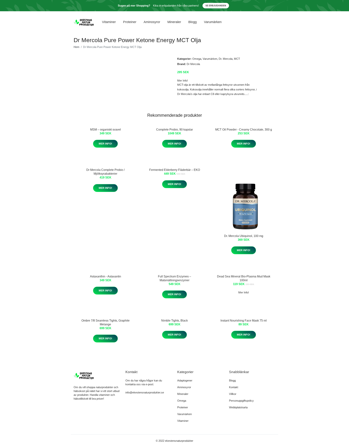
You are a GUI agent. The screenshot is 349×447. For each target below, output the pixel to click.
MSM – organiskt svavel (105, 129)
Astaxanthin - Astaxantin (105, 276)
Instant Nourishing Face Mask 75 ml (243, 320)
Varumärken (213, 22)
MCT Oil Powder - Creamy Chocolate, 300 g (243, 129)
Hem (76, 46)
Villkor (232, 393)
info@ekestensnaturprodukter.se (144, 392)
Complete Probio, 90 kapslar (174, 129)
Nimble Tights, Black (174, 320)
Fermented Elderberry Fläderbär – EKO (174, 169)
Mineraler (174, 22)
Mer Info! (105, 143)
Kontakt (233, 387)
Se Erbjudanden (215, 5)
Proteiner (129, 22)
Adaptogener (184, 380)
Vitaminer (109, 22)
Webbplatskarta (238, 407)
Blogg (192, 22)
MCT (237, 58)
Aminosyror (152, 22)
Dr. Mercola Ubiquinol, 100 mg (243, 235)
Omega (196, 58)
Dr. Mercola (225, 58)
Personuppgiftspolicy (241, 400)
